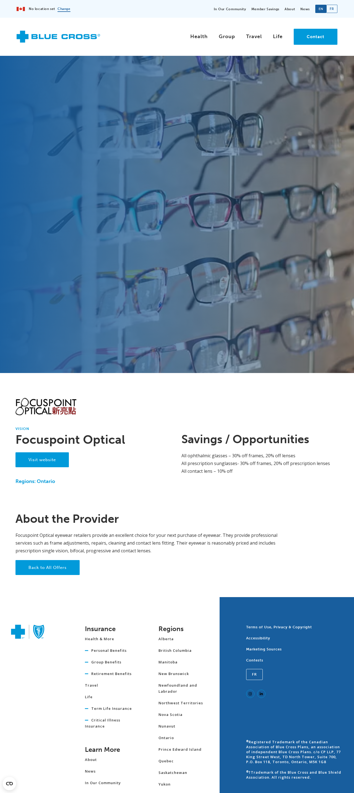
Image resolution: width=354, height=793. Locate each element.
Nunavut (166, 726)
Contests (254, 660)
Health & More (99, 638)
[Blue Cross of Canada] (58, 40)
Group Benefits (106, 662)
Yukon (164, 784)
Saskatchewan (172, 772)
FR (254, 674)
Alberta (166, 638)
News (305, 9)
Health (199, 36)
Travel (254, 36)
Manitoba (168, 662)
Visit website (42, 459)
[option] (331, 9)
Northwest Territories (180, 702)
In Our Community (230, 9)
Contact (315, 36)
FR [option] (332, 9)
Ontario (166, 737)
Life (278, 36)
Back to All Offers (47, 567)
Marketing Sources (264, 649)
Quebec (166, 760)
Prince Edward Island (180, 749)
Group (227, 36)
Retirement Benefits (111, 673)
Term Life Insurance (111, 708)
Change (64, 9)
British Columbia (175, 650)
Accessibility (258, 638)
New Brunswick (173, 673)
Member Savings (265, 9)
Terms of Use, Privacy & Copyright (279, 627)
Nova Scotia (170, 714)
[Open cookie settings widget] (9, 783)
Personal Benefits (109, 650)
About (290, 9)
